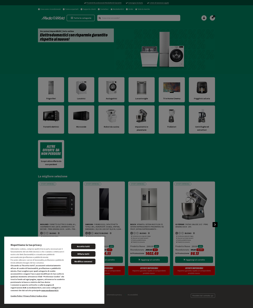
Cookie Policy (16, 296)
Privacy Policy (29, 296)
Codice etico (41, 296)
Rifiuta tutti (83, 254)
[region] (54, 270)
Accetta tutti (83, 246)
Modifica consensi (83, 261)
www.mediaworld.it (50, 290)
